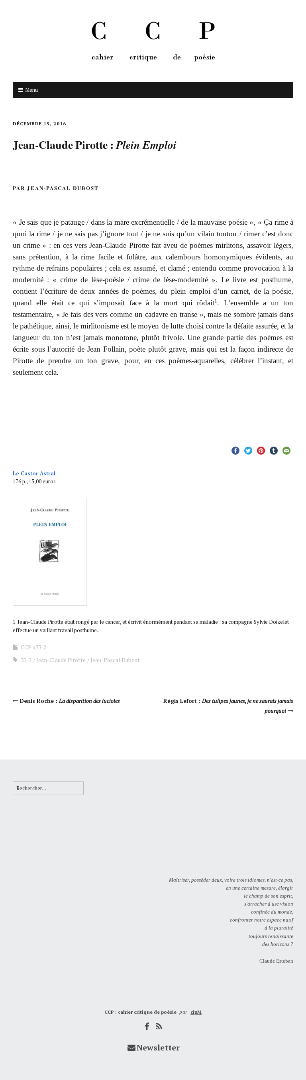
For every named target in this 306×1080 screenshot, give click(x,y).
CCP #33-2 (33, 647)
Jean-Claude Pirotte (61, 660)
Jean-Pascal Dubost (115, 660)
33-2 (26, 660)
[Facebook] (147, 1026)
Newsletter (158, 1047)
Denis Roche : (70, 700)
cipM (196, 1012)
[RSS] (159, 1026)
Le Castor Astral (34, 473)
